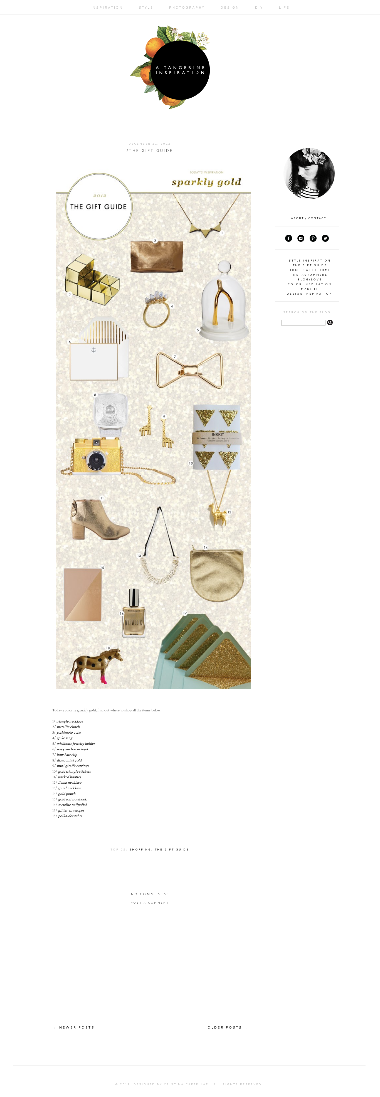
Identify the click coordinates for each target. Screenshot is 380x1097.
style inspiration (310, 260)
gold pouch (66, 793)
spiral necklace (69, 788)
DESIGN (229, 7)
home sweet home (310, 270)
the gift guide (172, 849)
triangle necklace (69, 721)
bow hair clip (67, 754)
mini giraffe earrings (73, 765)
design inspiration (309, 293)
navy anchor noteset (72, 749)
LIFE (284, 7)
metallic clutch (68, 726)
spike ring (64, 738)
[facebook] (288, 240)
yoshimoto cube (68, 732)
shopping (140, 849)
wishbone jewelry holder (76, 743)
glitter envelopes (71, 810)
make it (309, 289)
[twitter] (325, 240)
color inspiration (310, 284)
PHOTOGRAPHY (187, 7)
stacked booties (69, 777)
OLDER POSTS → (228, 1027)
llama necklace (69, 782)
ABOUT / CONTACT (308, 218)
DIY (259, 7)
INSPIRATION (106, 7)
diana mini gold (69, 760)
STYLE (146, 7)
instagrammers (310, 275)
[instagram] (301, 240)
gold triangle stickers (74, 771)
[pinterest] (313, 240)
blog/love (310, 279)
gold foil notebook (72, 799)
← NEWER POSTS (74, 1027)
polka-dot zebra (70, 816)
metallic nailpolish (72, 804)
